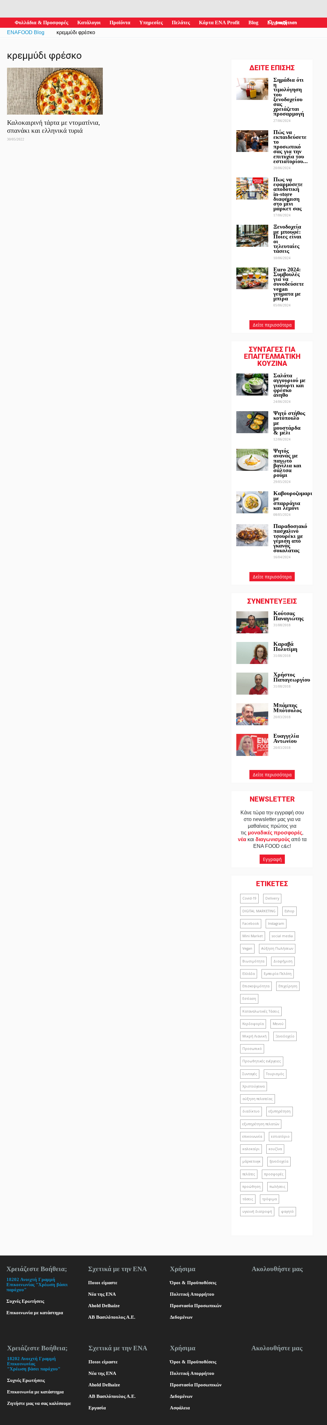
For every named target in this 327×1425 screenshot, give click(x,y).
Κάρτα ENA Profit (219, 22)
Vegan (247, 948)
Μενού (278, 1024)
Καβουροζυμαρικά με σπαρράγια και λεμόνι (295, 500)
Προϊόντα (120, 22)
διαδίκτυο (251, 1111)
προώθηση (251, 1186)
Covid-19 (249, 898)
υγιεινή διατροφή (257, 1211)
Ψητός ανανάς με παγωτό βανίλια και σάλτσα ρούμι (287, 463)
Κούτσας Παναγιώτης (288, 615)
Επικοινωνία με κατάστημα (34, 1312)
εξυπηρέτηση (280, 1111)
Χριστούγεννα (253, 1086)
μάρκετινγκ (251, 1161)
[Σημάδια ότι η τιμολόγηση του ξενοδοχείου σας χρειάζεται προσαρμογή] (252, 89)
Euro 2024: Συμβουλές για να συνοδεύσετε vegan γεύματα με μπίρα (288, 284)
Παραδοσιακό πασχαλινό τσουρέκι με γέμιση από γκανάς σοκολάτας (290, 538)
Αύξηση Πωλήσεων (277, 948)
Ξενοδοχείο (285, 1036)
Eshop (289, 911)
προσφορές (274, 1174)
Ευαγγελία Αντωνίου (286, 738)
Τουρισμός (275, 1074)
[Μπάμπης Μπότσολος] (252, 714)
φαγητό (287, 1211)
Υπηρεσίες (151, 22)
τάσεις (247, 1199)
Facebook (250, 923)
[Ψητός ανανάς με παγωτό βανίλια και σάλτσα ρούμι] (252, 460)
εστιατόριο (280, 1136)
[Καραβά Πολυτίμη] (252, 653)
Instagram (276, 923)
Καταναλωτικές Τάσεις (260, 1011)
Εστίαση (249, 998)
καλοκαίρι (251, 1149)
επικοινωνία (252, 1136)
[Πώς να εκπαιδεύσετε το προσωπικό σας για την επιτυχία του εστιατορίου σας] (252, 141)
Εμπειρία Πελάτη (278, 973)
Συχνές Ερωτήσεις (25, 1301)
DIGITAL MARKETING (259, 911)
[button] (270, 23)
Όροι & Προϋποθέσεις (193, 1282)
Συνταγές (249, 1074)
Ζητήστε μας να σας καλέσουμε (39, 1403)
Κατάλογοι (89, 22)
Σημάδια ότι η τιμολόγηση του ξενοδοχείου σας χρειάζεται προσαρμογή (288, 97)
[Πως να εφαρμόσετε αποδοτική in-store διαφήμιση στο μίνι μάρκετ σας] (252, 188)
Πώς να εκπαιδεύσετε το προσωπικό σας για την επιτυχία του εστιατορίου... (290, 146)
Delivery (272, 898)
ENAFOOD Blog (25, 32)
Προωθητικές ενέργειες (261, 1061)
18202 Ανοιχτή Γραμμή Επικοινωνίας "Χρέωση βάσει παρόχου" (37, 1284)
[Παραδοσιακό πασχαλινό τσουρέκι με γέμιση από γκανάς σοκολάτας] (252, 535)
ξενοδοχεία (279, 1161)
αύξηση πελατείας (257, 1099)
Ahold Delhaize (104, 1305)
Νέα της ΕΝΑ (102, 1294)
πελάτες (248, 1174)
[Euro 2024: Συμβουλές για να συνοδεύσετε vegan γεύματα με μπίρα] (252, 279)
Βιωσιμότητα (253, 961)
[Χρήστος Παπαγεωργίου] (252, 684)
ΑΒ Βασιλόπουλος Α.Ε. (111, 1317)
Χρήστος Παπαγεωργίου (291, 676)
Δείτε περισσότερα (272, 325)
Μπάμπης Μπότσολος (287, 707)
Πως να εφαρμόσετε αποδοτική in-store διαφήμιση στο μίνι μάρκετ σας (288, 194)
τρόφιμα (269, 1199)
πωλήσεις (277, 1186)
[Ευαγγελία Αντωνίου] (252, 745)
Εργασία (97, 1407)
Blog (253, 22)
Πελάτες (181, 22)
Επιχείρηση (287, 986)
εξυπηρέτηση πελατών (260, 1124)
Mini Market (252, 936)
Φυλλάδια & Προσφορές (41, 22)
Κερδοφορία (253, 1024)
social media (282, 936)
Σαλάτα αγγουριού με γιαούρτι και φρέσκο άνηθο (289, 385)
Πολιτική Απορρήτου (192, 1294)
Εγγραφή (272, 859)
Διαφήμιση (283, 961)
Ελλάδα (248, 973)
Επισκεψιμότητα (256, 986)
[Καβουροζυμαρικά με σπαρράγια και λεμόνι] (252, 502)
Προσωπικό (252, 1048)
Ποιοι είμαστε (102, 1282)
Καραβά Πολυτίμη (285, 646)
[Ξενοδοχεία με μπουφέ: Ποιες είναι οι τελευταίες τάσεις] (252, 236)
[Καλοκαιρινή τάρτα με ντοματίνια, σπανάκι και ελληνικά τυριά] (55, 91)
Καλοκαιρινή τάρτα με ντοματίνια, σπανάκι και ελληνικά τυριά (53, 126)
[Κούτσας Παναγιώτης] (252, 622)
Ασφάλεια (180, 1407)
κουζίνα (275, 1149)
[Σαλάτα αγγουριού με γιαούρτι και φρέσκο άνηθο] (252, 384)
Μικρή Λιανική (254, 1036)
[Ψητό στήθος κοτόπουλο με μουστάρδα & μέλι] (252, 422)
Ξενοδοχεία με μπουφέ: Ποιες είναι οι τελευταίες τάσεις (287, 238)
